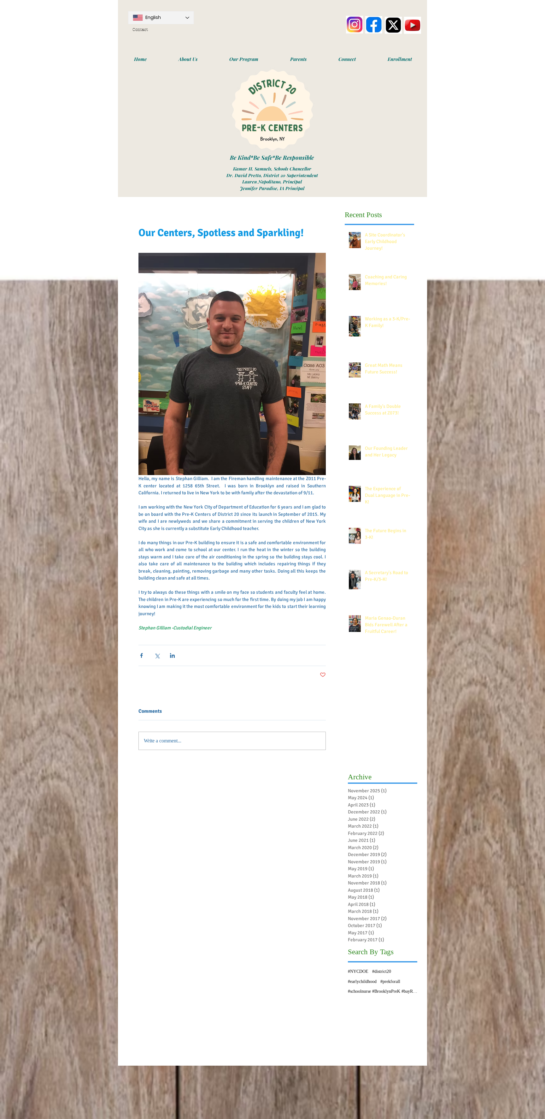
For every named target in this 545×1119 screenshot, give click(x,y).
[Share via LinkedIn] (172, 655)
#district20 (381, 971)
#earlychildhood (362, 981)
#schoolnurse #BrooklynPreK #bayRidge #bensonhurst (382, 991)
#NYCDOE (358, 971)
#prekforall (390, 981)
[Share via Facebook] (141, 655)
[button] (187, 59)
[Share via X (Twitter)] (157, 655)
